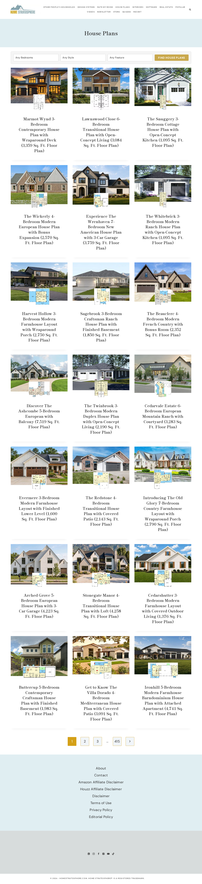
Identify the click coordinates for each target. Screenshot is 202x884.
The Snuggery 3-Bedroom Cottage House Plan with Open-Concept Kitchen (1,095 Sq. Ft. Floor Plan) (162, 132)
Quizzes (126, 12)
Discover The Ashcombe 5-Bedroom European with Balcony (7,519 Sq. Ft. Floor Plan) (39, 416)
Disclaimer (101, 796)
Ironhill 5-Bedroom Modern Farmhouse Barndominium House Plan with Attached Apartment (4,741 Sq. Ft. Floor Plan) (163, 700)
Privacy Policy (101, 810)
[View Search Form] (190, 9)
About (101, 768)
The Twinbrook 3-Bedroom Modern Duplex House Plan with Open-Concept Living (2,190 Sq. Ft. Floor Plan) (101, 419)
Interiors (137, 7)
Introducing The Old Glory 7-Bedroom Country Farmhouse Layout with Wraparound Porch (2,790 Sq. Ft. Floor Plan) (163, 513)
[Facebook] (98, 854)
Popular (180, 7)
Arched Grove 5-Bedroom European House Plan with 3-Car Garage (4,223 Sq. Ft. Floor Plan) (39, 605)
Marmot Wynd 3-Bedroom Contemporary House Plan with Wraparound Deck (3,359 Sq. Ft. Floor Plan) (39, 134)
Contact (101, 775)
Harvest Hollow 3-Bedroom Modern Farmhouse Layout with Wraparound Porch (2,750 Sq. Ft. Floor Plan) (39, 327)
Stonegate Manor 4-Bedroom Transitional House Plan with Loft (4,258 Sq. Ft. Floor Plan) (101, 605)
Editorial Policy (101, 817)
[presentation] (39, 89)
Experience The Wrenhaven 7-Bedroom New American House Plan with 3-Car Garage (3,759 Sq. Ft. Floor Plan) (101, 232)
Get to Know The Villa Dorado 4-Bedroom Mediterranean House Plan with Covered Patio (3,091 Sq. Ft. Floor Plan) (101, 703)
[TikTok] (113, 854)
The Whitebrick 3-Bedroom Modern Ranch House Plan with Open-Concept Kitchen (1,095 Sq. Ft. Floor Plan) (162, 229)
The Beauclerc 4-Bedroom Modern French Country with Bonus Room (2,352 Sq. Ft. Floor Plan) (163, 324)
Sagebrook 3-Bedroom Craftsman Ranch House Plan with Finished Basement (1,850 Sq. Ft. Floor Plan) (101, 327)
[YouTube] (108, 854)
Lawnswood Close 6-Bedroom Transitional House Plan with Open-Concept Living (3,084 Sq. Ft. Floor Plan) (101, 132)
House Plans (123, 7)
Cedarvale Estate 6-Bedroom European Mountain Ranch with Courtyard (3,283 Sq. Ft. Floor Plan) (162, 416)
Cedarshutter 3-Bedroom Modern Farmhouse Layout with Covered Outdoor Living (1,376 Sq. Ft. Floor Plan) (163, 608)
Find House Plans (171, 57)
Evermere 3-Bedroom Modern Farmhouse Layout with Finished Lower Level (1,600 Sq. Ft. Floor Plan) (39, 508)
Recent (138, 12)
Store (116, 12)
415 (117, 741)
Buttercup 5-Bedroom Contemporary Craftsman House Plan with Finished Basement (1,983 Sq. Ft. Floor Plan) (39, 700)
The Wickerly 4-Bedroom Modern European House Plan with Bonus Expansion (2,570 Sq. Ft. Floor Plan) (39, 229)
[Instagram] (93, 854)
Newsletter (104, 12)
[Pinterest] (103, 854)
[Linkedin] (88, 854)
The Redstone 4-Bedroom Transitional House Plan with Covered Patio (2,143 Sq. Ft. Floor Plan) (101, 511)
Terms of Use (101, 803)
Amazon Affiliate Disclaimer (101, 782)
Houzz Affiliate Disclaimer (101, 789)
